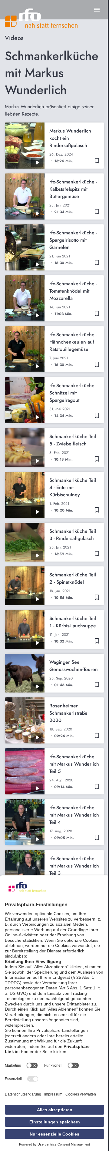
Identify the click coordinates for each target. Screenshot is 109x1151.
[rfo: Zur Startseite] (41, 18)
